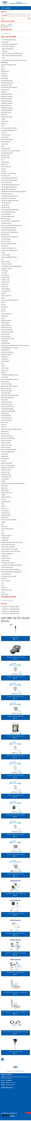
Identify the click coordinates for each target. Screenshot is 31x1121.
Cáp (2, 259)
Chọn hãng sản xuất (6, 33)
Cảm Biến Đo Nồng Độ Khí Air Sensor (10, 200)
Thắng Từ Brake (5, 538)
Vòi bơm (3, 592)
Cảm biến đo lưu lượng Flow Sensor (9, 196)
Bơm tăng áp (4, 164)
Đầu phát (3, 304)
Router (3, 533)
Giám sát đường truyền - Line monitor (10, 347)
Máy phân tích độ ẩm (6, 470)
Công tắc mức (4, 284)
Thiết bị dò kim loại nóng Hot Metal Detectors (12, 53)
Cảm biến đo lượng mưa (7, 193)
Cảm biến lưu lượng (5, 218)
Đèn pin (3, 311)
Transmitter (4, 578)
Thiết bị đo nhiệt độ (5, 558)
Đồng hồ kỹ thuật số (6, 336)
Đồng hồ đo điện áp (5, 325)
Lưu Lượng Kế (4, 377)
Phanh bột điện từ (5, 510)
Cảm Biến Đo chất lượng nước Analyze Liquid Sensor (13, 191)
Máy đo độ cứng (5, 413)
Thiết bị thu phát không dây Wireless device (11, 571)
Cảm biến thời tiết (5, 234)
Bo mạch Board (5, 137)
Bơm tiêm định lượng (6, 166)
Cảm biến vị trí (4, 246)
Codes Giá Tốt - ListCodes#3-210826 (10, 609)
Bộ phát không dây (5, 141)
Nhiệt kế (3, 495)
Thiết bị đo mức (5, 556)
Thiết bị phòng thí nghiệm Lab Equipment (10, 569)
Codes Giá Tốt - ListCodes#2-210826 (10, 611)
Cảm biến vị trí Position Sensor (8, 248)
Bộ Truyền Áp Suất (5, 148)
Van (2, 583)
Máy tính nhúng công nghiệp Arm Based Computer (13, 483)
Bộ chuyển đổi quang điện (7, 83)
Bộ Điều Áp (4, 92)
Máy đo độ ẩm (4, 399)
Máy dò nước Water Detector (8, 452)
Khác (2, 363)
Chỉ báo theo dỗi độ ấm (6, 264)
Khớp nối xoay (4, 370)
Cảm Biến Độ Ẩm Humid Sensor (8, 189)
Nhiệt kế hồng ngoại (6, 497)
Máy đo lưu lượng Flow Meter (8, 438)
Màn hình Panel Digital (6, 384)
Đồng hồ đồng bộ (5, 334)
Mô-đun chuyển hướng (6, 492)
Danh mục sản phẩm (6, 295)
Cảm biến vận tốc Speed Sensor (8, 243)
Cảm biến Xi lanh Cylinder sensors (9, 250)
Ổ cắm (2, 504)
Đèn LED (3, 309)
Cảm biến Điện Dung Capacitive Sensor (10, 184)
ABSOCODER (4, 62)
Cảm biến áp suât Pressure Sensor (9, 178)
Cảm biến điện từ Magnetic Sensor (9, 187)
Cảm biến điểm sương (6, 182)
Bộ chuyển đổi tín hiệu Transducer (9, 87)
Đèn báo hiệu (4, 307)
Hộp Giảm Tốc (4, 359)
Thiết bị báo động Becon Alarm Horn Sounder (11, 542)
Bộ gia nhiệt (4, 114)
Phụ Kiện (3, 522)
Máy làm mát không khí (6, 463)
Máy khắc (3, 461)
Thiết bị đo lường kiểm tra (7, 553)
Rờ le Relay (4, 51)
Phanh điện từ (4, 517)
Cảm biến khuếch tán (6, 214)
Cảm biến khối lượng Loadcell (8, 212)
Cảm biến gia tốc (5, 205)
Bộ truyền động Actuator (7, 153)
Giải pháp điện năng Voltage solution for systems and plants (15, 345)
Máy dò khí (3, 424)
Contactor (3, 293)
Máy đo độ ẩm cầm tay (6, 402)
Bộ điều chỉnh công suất (6, 96)
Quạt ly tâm (4, 526)
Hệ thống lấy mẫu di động (7, 352)
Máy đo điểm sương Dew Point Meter (9, 395)
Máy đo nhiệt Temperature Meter (9, 449)
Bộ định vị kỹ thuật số (6, 112)
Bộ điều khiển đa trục (6, 105)
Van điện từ (4, 587)
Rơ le (2, 531)
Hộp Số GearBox (5, 361)
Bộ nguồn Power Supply (6, 139)
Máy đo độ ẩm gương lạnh (7, 408)
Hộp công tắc (4, 356)
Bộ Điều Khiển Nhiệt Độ (6, 110)
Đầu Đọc (3, 302)
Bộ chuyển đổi (4, 78)
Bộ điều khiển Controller (6, 103)
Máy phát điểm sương (6, 476)
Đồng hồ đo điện (5, 322)
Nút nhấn (3, 499)
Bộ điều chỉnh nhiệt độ (6, 101)
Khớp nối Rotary (5, 368)
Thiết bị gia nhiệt (5, 560)
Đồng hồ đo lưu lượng (6, 327)
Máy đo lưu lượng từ (6, 442)
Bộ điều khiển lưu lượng (6, 107)
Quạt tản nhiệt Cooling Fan (7, 528)
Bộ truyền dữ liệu (5, 155)
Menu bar (8, 8)
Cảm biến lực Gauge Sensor (7, 216)
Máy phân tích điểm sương (7, 467)
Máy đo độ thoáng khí (6, 420)
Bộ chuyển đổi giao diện (6, 80)
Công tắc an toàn (5, 279)
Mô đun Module (5, 490)
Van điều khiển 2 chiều (6, 590)
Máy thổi (3, 481)
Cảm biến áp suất (5, 175)
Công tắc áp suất (5, 282)
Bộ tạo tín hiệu (4, 144)
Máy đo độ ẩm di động (6, 404)
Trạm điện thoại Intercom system (8, 576)
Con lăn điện (4, 273)
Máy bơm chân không (6, 388)
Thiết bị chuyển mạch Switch (7, 547)
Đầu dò (3, 298)
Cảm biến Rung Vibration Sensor (8, 230)
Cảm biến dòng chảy (6, 203)
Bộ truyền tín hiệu (5, 157)
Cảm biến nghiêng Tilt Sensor (9, 39)
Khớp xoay (3, 372)
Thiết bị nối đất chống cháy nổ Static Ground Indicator (13, 60)
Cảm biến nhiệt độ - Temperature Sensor (10, 221)
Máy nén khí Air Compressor (7, 465)
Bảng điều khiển (5, 71)
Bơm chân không (5, 162)
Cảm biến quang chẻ (6, 223)
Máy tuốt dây (4, 485)
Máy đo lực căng (5, 433)
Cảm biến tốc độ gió (6, 239)
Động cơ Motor (5, 42)
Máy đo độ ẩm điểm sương (7, 406)
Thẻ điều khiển (4, 540)
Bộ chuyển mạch (5, 89)
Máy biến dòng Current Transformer (9, 386)
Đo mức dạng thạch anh (6, 313)
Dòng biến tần (4, 316)
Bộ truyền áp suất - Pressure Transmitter (10, 150)
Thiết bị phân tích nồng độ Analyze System (12, 55)
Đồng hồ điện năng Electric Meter (9, 44)
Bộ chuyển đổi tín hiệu (6, 85)
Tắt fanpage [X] (28, 1112)
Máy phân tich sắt (5, 472)
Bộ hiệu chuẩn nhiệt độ (6, 116)
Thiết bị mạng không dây (7, 567)
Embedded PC (4, 341)
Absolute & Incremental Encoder (8, 64)
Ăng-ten (3, 69)
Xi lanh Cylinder (5, 594)
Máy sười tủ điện (5, 479)
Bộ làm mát (4, 123)
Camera (3, 252)
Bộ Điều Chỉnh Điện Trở (6, 98)
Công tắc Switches (5, 289)
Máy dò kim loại (5, 431)
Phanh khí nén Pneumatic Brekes (9, 519)
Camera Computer (5, 255)
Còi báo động (4, 270)
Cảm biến (3, 169)
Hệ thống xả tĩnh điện (6, 354)
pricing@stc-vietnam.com (8, 25)
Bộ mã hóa (3, 132)
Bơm (2, 159)
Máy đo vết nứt (4, 454)
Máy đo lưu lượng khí (6, 440)
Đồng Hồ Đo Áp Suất (6, 320)
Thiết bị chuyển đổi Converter (8, 544)
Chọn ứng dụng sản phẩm (7, 600)
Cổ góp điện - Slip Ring (6, 268)
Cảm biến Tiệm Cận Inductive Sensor (10, 236)
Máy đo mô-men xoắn (6, 445)
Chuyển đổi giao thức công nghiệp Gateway (11, 266)
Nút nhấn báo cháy (5, 501)
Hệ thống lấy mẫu (5, 350)
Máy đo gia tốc (4, 422)
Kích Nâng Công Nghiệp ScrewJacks (9, 375)
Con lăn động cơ (5, 275)
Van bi (2, 585)
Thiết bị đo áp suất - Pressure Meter (9, 549)
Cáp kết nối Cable (5, 261)
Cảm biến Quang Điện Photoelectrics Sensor (11, 225)
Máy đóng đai (4, 456)
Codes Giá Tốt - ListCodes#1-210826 (10, 613)
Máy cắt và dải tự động (6, 390)
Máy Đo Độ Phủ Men (6, 415)
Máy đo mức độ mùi (6, 447)
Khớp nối (3, 365)
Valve (3, 57)
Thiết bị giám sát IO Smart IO (8, 562)
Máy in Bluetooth (5, 458)
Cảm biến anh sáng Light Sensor (8, 173)
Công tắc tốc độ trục (6, 291)
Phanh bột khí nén (5, 513)
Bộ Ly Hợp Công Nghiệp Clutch (8, 130)
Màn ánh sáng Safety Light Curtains (9, 379)
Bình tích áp (4, 73)
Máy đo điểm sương (6, 393)
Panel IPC (3, 506)
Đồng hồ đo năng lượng (6, 329)
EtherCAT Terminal (5, 343)
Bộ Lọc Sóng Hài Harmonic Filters (9, 128)
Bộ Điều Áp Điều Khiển (6, 94)
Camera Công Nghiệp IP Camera (9, 257)
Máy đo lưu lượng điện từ (7, 436)
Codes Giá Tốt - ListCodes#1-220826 (10, 606)
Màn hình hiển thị (5, 381)
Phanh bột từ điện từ (6, 515)
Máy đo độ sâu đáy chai (6, 418)
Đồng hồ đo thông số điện (7, 332)
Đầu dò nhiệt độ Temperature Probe (9, 300)
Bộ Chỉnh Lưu (4, 76)
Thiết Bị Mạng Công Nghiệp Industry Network (11, 565)
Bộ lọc (2, 126)
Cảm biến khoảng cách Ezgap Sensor (10, 209)
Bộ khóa (3, 119)
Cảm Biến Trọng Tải (6, 241)
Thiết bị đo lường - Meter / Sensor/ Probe (10, 551)
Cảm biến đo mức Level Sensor (8, 198)
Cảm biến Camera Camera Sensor (9, 180)
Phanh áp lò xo (4, 508)
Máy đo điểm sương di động (7, 397)
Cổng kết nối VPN (5, 277)
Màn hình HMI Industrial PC (8, 46)
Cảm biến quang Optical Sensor (8, 227)
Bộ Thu (3, 146)
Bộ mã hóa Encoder (6, 135)
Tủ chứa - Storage (5, 581)
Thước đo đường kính (6, 574)
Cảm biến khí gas (5, 207)
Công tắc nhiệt (4, 286)
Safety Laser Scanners (6, 535)
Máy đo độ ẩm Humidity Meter (8, 411)
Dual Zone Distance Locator (7, 338)
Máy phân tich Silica (6, 474)
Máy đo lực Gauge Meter (7, 48)
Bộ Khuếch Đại (4, 121)
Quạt (2, 524)
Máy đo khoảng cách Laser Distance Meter (11, 429)
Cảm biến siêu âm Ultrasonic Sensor (9, 232)
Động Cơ (3, 318)
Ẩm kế (2, 67)
